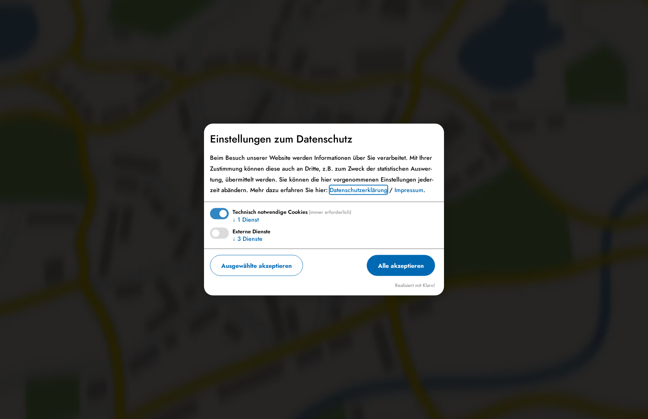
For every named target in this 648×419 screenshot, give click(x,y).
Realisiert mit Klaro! (415, 285)
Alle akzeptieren (401, 265)
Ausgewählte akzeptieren (256, 265)
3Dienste (247, 238)
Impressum (408, 190)
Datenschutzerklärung (358, 190)
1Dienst (245, 219)
